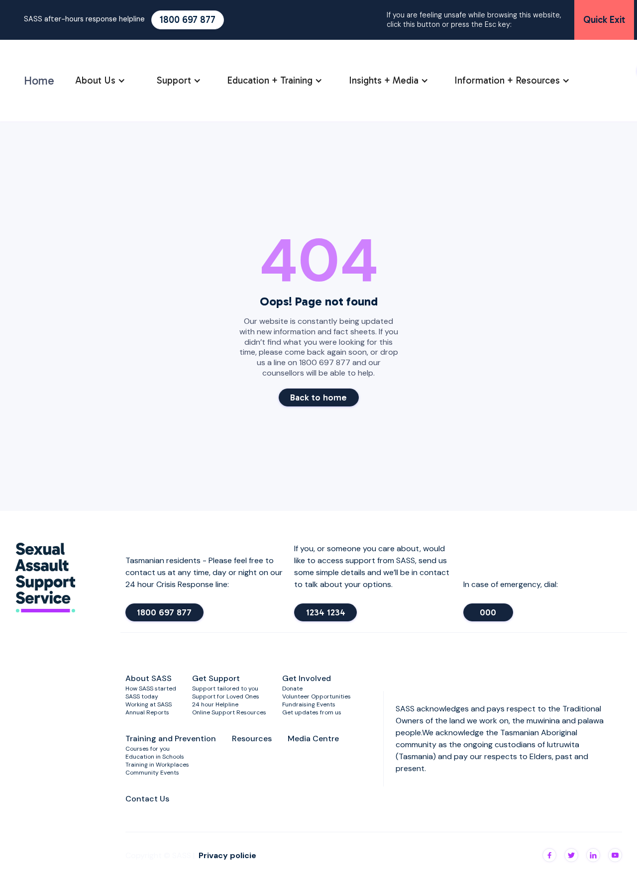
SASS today (141, 696)
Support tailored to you (225, 688)
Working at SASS (148, 704)
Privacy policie (227, 855)
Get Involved (306, 678)
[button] (100, 81)
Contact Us (147, 798)
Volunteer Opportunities (316, 696)
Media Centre (313, 738)
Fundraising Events (308, 704)
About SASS (148, 678)
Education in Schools (154, 757)
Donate (292, 688)
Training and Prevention (170, 738)
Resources (252, 738)
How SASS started (150, 688)
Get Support (216, 678)
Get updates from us (311, 712)
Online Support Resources (229, 712)
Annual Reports (147, 712)
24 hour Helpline (215, 704)
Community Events (152, 773)
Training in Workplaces (157, 765)
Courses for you (147, 749)
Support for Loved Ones (225, 696)
